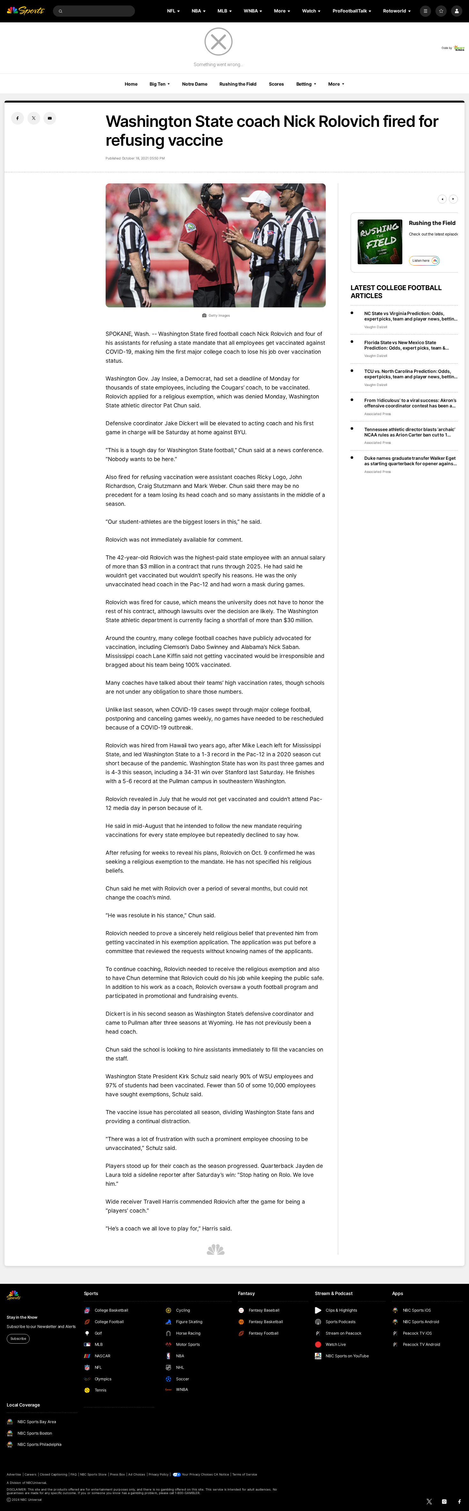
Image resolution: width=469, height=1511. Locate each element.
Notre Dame (194, 84)
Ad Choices (136, 1474)
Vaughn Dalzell (375, 327)
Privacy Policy (158, 1474)
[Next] (453, 199)
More (334, 84)
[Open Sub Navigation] (179, 11)
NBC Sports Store (93, 1474)
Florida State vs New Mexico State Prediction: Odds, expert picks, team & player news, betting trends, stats (404, 345)
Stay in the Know (22, 1317)
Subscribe (18, 1339)
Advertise (14, 1474)
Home (131, 84)
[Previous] (442, 199)
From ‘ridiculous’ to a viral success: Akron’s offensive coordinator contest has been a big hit (410, 402)
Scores (276, 84)
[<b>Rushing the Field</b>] (380, 242)
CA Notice (221, 1474)
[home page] (26, 11)
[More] (425, 11)
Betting (304, 84)
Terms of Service (244, 1474)
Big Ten (157, 84)
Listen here (421, 260)
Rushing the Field (238, 84)
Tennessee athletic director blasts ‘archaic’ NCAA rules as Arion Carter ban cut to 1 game (409, 432)
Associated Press (377, 414)
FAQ (74, 1474)
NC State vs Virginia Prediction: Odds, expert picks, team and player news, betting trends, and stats (410, 316)
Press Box (117, 1474)
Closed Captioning (53, 1474)
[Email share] (49, 118)
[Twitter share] (33, 118)
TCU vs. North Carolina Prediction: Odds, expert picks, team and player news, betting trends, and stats (410, 373)
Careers (30, 1474)
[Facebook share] (17, 118)
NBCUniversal (36, 1482)
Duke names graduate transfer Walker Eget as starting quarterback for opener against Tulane (409, 460)
